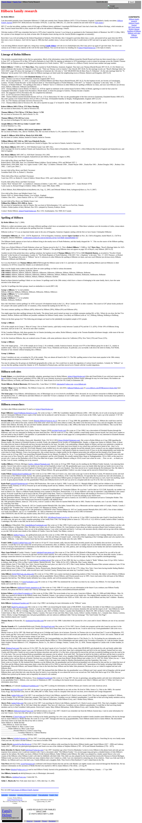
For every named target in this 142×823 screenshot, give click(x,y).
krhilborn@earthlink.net (30, 686)
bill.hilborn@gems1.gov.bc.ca (58, 517)
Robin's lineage (134, 29)
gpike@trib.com (17, 695)
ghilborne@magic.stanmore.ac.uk (29, 587)
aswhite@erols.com (59, 430)
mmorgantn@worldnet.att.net (40, 560)
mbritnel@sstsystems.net (45, 552)
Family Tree (17, 2)
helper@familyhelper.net (87, 48)
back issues (99, 23)
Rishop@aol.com (12, 648)
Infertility (5, 795)
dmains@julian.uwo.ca (19, 769)
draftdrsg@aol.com (19, 777)
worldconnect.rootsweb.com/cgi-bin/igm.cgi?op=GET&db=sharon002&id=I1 (50, 238)
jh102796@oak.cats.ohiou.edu (23, 574)
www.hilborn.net (80, 384)
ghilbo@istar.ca (19, 535)
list (2, 378)
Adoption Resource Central (26, 795)
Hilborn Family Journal (134, 24)
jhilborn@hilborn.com (75, 388)
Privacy (44, 821)
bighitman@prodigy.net (20, 603)
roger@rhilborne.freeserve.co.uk (25, 413)
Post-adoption (43, 795)
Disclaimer (52, 821)
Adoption (12, 795)
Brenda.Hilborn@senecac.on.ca (45, 421)
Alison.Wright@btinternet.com (68, 440)
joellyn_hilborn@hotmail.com (39, 464)
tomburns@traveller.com (34, 621)
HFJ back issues (134, 27)
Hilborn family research (134, 20)
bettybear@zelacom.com (34, 750)
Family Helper (6, 2)
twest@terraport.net (27, 764)
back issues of (24, 790)
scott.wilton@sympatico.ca (22, 593)
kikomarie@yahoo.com (65, 384)
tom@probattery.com (30, 582)
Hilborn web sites (134, 33)
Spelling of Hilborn (134, 31)
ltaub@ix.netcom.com (19, 607)
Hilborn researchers (134, 36)
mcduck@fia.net (16, 689)
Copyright (37, 821)
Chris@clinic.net (19, 717)
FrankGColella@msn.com (22, 543)
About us (30, 821)
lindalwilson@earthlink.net (21, 474)
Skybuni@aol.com (47, 626)
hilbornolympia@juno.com (23, 711)
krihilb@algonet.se (20, 738)
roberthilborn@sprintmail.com (36, 525)
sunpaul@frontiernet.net (19, 483)
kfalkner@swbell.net (44, 678)
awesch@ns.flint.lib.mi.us (22, 744)
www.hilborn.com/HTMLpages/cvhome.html (101, 388)
